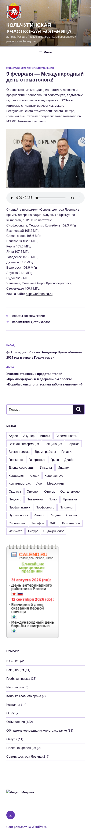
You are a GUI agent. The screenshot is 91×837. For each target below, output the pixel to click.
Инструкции (15, 687)
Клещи (34, 475)
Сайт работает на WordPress (26, 827)
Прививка (70, 499)
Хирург (33, 531)
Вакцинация (53, 443)
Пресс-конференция (21, 747)
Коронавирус (54, 475)
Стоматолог (41, 322)
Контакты (13, 704)
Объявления (15, 721)
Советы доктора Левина (29, 316)
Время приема (19, 451)
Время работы (45, 451)
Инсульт (46, 467)
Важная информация (24, 443)
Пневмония (35, 499)
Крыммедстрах (20, 483)
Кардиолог (16, 475)
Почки (52, 499)
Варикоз (73, 443)
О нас (10, 713)
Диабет (69, 459)
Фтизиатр (15, 531)
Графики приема (18, 678)
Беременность (66, 435)
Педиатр (15, 499)
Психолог (66, 507)
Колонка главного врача (23, 695)
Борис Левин (45, 67)
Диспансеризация (21, 467)
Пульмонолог (18, 515)
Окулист (15, 491)
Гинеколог (16, 459)
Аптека (45, 435)
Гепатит (67, 451)
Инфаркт (64, 467)
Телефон (37, 523)
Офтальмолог (70, 491)
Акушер (28, 435)
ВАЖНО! (12, 661)
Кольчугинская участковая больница (39, 28)
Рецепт (39, 515)
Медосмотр (55, 483)
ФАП (53, 523)
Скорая (71, 515)
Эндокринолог (53, 531)
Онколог (33, 491)
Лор (39, 483)
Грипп (55, 459)
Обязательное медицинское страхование (36, 730)
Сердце (55, 515)
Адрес (13, 435)
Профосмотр (45, 507)
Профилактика (22, 322)
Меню (48, 52)
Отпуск (49, 491)
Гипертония (37, 459)
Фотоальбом (71, 523)
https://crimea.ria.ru (39, 293)
